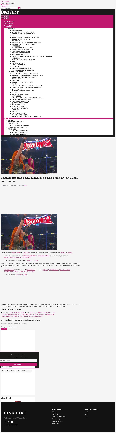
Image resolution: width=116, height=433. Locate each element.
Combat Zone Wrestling (22, 82)
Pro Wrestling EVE (20, 54)
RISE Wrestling (18, 106)
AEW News (9, 25)
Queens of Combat (20, 103)
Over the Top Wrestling (22, 49)
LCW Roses (16, 96)
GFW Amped (17, 89)
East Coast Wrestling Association (27, 86)
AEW (86, 414)
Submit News (6, 5)
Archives (12, 129)
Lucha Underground (21, 99)
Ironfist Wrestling (20, 94)
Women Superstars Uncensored (26, 117)
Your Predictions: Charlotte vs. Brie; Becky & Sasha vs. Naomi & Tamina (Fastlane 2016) (28, 314)
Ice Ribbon (16, 41)
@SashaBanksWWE (43, 256)
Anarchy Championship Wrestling (27, 75)
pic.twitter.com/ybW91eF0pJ (25, 271)
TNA (86, 416)
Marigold (16, 46)
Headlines (17, 312)
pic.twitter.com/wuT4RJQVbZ (22, 257)
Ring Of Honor (18, 63)
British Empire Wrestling (23, 34)
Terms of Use (55, 423)
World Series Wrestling (23, 70)
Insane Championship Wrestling (26, 42)
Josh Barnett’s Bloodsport (24, 44)
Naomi (63, 252)
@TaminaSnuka (30, 270)
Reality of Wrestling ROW (23, 60)
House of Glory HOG (21, 39)
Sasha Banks (26, 252)
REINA (14, 61)
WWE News (9, 22)
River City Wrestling (21, 108)
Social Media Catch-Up (18, 127)
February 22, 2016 (32, 260)
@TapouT (45, 270)
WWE (86, 412)
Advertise (54, 412)
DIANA (14, 84)
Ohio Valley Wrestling (22, 48)
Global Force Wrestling (23, 91)
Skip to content (5, 1)
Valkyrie (15, 111)
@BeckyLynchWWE (29, 256)
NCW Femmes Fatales (21, 53)
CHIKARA (15, 80)
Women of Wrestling (21, 68)
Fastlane (11, 312)
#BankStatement (9, 270)
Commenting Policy (57, 421)
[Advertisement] (41, 199)
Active (11, 29)
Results (22, 312)
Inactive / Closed (15, 72)
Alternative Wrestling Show (25, 74)
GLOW (14, 92)
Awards (11, 120)
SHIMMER (15, 110)
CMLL (14, 36)
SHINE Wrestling (19, 65)
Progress (16, 58)
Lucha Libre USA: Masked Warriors (27, 98)
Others (7, 27)
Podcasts (12, 124)
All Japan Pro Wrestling (23, 32)
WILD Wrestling (19, 113)
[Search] (19, 8)
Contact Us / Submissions (59, 416)
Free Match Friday (20, 131)
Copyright (55, 414)
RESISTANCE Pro (18, 105)
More (6, 118)
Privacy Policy (56, 419)
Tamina (69, 252)
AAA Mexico (17, 30)
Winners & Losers (19, 134)
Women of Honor (19, 115)
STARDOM (16, 67)
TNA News (8, 23)
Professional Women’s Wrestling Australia (32, 56)
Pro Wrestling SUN (20, 101)
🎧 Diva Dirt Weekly (20, 125)
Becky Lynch (16, 252)
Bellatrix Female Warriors (24, 77)
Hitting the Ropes (20, 132)
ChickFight (16, 79)
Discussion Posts (15, 122)
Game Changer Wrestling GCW (25, 37)
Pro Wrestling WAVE (21, 51)
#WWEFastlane (8, 257)
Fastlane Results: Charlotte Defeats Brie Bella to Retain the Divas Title (22, 316)
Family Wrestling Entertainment (27, 87)
